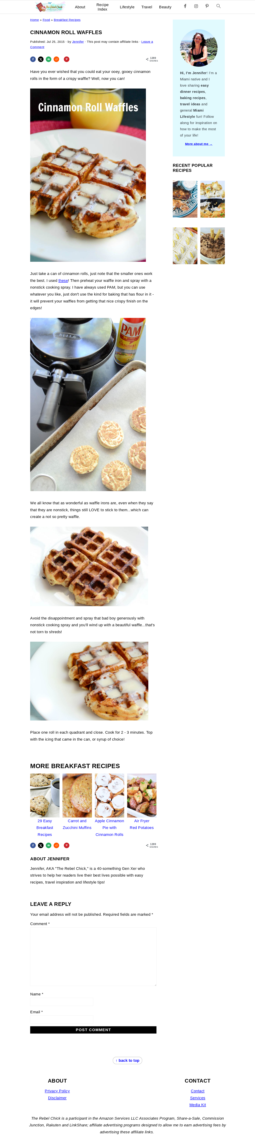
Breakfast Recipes (67, 20)
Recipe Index (102, 7)
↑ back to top (127, 1060)
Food (46, 20)
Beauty (165, 7)
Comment (40, 924)
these (63, 280)
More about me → (199, 144)
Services (197, 1098)
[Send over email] (48, 59)
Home (34, 20)
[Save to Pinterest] (66, 59)
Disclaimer (57, 1098)
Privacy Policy (57, 1091)
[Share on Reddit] (56, 59)
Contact (198, 1091)
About (80, 7)
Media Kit (197, 1105)
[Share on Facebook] (33, 59)
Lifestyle (127, 7)
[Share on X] (41, 59)
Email (36, 1012)
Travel (146, 7)
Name (36, 994)
